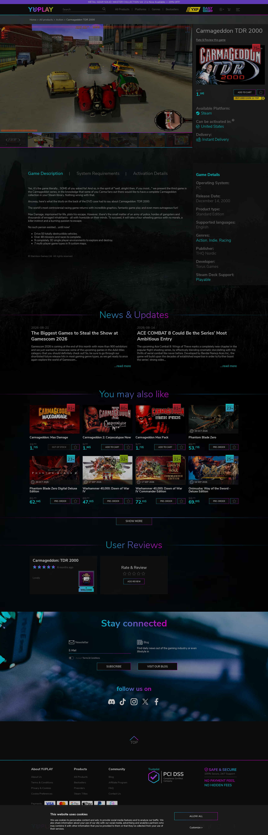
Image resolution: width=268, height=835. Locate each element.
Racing (225, 240)
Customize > (196, 827)
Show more (134, 521)
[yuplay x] (145, 701)
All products (46, 19)
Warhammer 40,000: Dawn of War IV (106, 489)
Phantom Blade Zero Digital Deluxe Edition (53, 489)
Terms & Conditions (91, 658)
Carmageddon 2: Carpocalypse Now (107, 437)
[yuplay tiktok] (122, 701)
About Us (36, 777)
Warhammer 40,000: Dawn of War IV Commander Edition (159, 489)
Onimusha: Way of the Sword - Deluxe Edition (209, 489)
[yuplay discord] (111, 701)
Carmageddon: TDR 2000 (55, 560)
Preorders (79, 788)
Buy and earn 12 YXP (247, 98)
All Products (81, 777)
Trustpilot (153, 769)
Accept (88, 658)
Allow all (196, 816)
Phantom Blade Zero (202, 437)
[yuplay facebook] (156, 701)
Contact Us (115, 793)
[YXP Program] (193, 9)
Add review (134, 581)
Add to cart (245, 92)
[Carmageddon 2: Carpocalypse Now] (108, 419)
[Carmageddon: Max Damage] (55, 419)
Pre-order (219, 447)
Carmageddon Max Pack (152, 437)
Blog (111, 777)
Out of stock (59, 447)
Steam (206, 113)
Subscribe (113, 666)
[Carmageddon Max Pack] (160, 419)
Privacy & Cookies (41, 788)
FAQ (111, 788)
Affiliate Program (118, 782)
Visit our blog (157, 666)
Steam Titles (81, 793)
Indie (213, 240)
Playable (203, 279)
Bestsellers (80, 782)
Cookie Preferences (41, 793)
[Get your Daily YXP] (208, 9)
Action (59, 19)
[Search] (104, 9)
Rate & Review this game (211, 39)
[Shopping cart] (229, 9)
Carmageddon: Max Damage (49, 437)
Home (33, 19)
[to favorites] (261, 92)
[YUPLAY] (40, 9)
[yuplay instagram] (134, 701)
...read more (122, 366)
